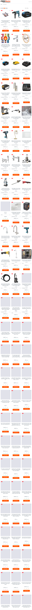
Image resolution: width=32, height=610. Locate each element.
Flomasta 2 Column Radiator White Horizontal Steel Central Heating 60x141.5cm (5, 607)
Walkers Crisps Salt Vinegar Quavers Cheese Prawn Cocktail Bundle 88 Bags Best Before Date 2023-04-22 (5, 45)
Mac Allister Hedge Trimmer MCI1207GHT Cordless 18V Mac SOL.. (5, 380)
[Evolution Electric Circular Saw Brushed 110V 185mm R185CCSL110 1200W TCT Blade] (5, 14)
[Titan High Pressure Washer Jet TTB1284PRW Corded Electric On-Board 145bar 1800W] (26, 158)
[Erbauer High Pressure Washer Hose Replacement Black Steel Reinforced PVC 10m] (5, 278)
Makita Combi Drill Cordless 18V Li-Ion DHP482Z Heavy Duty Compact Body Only (26, 237)
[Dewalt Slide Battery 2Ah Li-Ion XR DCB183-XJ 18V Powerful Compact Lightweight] (16, 63)
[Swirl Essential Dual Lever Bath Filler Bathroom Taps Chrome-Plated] (5, 578)
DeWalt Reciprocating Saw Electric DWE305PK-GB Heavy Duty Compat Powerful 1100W (5, 261)
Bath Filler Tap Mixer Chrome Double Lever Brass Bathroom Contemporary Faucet (16, 165)
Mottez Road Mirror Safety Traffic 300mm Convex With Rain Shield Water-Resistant (26, 425)
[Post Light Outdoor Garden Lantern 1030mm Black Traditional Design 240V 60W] (16, 350)
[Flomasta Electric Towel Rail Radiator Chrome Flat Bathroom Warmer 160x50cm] (16, 396)
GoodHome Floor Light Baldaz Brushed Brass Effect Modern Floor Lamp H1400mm (16, 471)
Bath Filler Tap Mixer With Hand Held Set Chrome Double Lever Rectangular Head (5, 165)
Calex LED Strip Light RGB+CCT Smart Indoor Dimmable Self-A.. (5, 425)
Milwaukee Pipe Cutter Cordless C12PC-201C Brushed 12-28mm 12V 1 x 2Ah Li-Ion (26, 189)
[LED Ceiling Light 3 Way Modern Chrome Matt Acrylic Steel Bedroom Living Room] (16, 206)
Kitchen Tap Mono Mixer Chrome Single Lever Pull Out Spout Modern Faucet (16, 333)
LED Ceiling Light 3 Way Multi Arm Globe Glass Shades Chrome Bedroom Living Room (16, 516)
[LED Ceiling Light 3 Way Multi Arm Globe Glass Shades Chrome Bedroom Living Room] (16, 509)
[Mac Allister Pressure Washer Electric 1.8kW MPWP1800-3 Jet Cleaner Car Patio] (26, 441)
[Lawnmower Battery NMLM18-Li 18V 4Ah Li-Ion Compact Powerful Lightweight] (5, 87)
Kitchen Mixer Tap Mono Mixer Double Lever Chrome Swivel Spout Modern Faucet (26, 562)
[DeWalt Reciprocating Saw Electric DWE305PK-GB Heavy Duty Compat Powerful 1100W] (5, 254)
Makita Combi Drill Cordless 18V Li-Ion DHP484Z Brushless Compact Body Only (5, 141)
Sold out (5, 212)
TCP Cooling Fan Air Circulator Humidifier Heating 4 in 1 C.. (26, 470)
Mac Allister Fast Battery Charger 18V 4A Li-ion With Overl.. (26, 402)
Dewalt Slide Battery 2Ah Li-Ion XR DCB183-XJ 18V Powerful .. (16, 69)
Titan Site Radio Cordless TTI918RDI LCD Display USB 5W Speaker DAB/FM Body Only (5, 333)
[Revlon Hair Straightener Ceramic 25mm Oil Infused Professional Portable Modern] (5, 509)
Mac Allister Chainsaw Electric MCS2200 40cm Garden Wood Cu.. (26, 308)
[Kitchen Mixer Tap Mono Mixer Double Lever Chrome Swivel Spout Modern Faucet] (26, 555)
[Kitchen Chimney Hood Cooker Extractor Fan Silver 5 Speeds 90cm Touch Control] (5, 441)
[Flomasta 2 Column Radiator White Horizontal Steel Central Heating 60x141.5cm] (5, 600)
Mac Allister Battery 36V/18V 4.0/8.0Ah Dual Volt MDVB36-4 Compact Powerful (5, 70)
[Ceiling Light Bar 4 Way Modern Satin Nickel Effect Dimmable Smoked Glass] (26, 278)
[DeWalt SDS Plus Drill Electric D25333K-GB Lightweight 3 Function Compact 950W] (5, 350)
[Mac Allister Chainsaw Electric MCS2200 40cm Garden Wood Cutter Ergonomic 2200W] (26, 302)
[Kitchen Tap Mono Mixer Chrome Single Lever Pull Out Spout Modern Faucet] (16, 326)
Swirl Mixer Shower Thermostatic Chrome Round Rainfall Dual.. (16, 260)
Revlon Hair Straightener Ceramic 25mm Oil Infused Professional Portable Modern (5, 516)
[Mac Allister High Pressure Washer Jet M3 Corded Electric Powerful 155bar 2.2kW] (5, 182)
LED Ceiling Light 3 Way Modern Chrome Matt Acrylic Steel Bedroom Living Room (16, 213)
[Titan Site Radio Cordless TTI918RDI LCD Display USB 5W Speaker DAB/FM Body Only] (5, 326)
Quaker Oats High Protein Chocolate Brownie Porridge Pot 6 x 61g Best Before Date (5, 402)
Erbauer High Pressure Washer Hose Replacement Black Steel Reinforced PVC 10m (5, 285)
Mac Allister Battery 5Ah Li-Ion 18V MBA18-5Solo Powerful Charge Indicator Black (26, 21)
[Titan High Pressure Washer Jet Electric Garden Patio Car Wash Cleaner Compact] (5, 487)
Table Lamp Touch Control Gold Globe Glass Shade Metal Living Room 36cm (16, 141)
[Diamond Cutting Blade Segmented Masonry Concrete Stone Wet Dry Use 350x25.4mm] (26, 350)
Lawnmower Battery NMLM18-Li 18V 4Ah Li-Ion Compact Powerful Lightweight (5, 94)
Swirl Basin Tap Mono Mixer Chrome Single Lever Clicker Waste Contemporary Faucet (16, 45)
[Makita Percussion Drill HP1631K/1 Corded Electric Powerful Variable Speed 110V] (16, 14)
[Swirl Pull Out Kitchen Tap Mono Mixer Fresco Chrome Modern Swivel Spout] (16, 230)
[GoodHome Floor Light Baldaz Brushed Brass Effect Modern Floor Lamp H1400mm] (16, 464)
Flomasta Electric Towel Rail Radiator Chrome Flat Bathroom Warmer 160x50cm (16, 402)
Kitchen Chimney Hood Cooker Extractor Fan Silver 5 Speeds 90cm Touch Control (5, 448)
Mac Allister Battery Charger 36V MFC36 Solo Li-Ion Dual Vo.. (26, 93)
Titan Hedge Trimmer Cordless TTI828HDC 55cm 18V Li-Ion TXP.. (16, 189)
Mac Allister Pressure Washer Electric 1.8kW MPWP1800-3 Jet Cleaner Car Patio (26, 448)
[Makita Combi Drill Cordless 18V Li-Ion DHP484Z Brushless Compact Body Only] (5, 135)
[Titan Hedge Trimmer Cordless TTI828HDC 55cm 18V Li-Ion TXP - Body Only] (16, 182)
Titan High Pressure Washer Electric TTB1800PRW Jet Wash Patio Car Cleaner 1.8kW (16, 285)
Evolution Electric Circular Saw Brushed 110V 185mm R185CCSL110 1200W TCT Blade (5, 21)
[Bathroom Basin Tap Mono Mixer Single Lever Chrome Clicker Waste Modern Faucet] (26, 111)
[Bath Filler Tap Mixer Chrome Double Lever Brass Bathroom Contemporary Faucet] (16, 158)
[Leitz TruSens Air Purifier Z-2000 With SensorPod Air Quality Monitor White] (5, 464)
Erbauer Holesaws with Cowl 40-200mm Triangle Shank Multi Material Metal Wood (26, 45)
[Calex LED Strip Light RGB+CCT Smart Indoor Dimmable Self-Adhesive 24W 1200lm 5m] (5, 418)
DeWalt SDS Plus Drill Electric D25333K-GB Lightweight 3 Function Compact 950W (5, 357)
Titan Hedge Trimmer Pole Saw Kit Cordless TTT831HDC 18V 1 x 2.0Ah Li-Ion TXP (16, 380)
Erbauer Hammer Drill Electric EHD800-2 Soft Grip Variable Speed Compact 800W (26, 333)
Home (1, 4)
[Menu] (31, 1)
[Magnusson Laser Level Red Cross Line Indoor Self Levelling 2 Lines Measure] (26, 206)
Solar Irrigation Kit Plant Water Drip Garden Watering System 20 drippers (26, 380)
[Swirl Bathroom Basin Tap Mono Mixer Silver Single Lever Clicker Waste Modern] (26, 509)
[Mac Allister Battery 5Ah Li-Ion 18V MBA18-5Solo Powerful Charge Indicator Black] (26, 14)
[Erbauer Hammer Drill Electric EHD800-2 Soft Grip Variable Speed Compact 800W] (26, 326)
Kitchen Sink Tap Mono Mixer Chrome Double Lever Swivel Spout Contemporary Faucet (5, 237)
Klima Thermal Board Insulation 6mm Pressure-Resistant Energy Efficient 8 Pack (5, 562)
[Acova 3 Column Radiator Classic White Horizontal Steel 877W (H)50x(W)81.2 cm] (26, 135)
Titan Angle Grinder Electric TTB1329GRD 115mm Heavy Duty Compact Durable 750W (16, 584)
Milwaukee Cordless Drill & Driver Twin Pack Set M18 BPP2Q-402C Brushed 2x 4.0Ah (26, 493)
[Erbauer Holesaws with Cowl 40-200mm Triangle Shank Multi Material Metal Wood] (26, 38)
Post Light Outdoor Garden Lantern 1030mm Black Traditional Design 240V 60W (16, 357)
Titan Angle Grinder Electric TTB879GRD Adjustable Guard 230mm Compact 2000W (5, 308)
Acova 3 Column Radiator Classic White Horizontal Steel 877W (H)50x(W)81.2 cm (26, 141)
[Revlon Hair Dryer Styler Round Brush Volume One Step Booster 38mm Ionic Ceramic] (26, 532)
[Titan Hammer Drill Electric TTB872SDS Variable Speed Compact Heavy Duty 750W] (16, 487)
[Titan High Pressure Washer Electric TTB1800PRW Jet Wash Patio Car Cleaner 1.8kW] (16, 278)
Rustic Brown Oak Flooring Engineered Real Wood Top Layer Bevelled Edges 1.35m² (26, 607)
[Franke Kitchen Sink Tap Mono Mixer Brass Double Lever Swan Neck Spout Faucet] (5, 532)
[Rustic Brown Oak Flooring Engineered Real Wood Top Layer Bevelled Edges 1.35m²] (26, 600)
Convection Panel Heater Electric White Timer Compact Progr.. (26, 584)
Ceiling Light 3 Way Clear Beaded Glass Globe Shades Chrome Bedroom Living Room (16, 539)
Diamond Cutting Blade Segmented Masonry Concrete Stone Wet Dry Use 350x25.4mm (26, 357)
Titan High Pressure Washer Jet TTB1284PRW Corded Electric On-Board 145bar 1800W (26, 165)
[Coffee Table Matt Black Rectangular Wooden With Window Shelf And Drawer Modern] (16, 302)
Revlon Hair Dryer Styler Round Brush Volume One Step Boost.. (26, 538)
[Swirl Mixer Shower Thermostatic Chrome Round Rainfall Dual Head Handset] (16, 254)
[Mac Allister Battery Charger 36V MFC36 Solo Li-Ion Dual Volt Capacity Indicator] (26, 87)
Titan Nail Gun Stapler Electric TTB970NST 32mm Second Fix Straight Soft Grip (5, 118)
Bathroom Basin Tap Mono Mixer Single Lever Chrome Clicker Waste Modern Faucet (26, 118)
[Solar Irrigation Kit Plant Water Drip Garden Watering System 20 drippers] (26, 373)
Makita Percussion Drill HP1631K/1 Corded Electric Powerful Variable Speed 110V (16, 21)
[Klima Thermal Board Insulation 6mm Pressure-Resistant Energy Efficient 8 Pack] (5, 555)
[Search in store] (29, 1)
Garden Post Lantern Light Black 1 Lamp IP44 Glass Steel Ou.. (26, 260)
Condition (5, 23)
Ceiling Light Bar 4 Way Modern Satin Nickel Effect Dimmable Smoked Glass (26, 285)
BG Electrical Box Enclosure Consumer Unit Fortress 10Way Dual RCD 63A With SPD (16, 448)
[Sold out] (5, 206)
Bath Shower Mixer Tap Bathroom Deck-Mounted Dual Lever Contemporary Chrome (16, 562)
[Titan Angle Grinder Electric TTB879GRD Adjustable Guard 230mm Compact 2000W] (5, 302)
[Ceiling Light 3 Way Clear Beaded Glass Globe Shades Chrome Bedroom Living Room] (16, 532)
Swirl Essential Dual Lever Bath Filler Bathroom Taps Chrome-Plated (5, 584)
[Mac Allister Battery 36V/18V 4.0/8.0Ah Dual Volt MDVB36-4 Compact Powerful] (5, 63)
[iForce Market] (5, 2)
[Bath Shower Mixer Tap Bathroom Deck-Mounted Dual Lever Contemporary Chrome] (16, 555)
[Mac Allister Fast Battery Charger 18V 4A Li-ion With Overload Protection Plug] (26, 396)
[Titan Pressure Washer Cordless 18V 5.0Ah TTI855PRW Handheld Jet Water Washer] (16, 111)
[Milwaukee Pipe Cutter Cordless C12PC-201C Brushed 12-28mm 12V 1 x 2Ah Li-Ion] (26, 182)
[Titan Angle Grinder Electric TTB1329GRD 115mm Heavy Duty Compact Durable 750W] (16, 578)
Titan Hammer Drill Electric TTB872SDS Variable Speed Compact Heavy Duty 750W (16, 493)
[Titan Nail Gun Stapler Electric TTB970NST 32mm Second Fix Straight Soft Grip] (5, 111)
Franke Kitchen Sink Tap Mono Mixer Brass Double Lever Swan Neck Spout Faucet (5, 539)
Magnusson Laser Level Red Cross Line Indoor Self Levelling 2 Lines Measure (26, 213)
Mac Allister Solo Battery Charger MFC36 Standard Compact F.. (26, 69)
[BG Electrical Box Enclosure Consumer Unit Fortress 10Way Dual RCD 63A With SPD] (16, 441)
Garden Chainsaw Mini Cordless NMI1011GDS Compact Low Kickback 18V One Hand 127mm (16, 425)
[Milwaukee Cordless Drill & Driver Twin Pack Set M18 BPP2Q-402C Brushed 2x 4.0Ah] (26, 487)
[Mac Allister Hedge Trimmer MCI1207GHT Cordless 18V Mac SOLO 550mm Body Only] (5, 373)
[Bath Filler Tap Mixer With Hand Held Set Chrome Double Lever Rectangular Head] (5, 158)
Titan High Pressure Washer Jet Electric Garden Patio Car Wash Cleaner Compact (5, 493)
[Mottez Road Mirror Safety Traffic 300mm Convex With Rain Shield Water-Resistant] (26, 418)
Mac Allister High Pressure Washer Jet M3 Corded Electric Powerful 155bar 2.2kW (5, 189)
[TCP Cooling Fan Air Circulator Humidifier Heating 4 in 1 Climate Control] (26, 464)
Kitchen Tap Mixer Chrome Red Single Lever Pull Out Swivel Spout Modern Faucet (16, 607)
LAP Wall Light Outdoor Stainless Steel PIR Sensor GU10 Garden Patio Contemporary (16, 94)
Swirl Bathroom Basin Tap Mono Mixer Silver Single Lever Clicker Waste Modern (26, 516)
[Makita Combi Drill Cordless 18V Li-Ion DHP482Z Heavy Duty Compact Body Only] (26, 230)
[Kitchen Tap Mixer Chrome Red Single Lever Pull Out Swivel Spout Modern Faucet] (16, 600)
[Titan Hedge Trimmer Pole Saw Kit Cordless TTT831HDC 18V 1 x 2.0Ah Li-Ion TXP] (16, 373)
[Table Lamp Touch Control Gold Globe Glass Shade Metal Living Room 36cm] (16, 135)
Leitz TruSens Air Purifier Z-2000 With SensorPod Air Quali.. (5, 470)
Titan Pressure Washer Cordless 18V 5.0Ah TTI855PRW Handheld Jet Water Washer (16, 118)
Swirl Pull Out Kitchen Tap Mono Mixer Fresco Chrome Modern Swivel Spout (16, 237)
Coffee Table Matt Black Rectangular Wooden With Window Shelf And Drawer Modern (16, 309)
